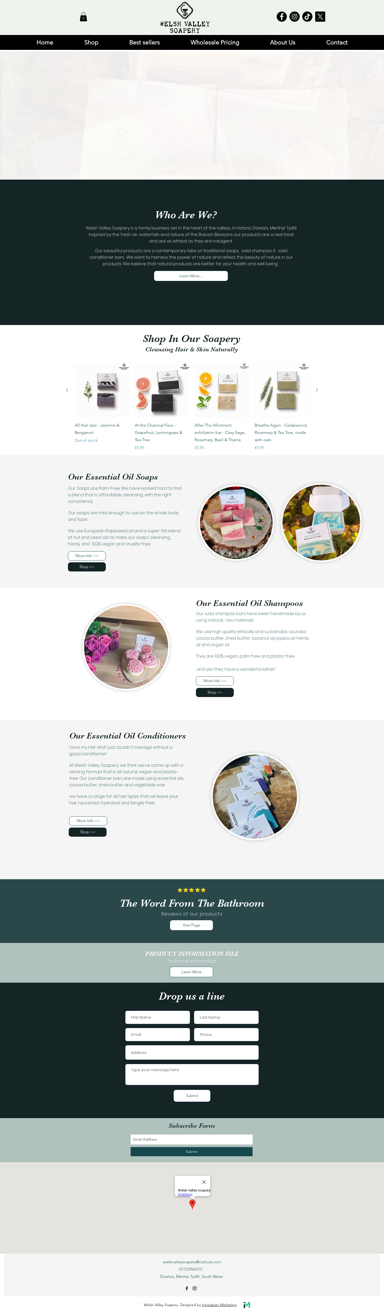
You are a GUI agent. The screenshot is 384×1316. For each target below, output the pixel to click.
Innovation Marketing (219, 1304)
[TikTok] (307, 16)
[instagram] (194, 1288)
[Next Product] (317, 390)
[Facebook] (282, 16)
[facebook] (186, 1288)
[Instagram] (294, 16)
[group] (192, 407)
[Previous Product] (67, 390)
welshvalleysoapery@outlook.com (192, 1261)
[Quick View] (102, 390)
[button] (83, 16)
